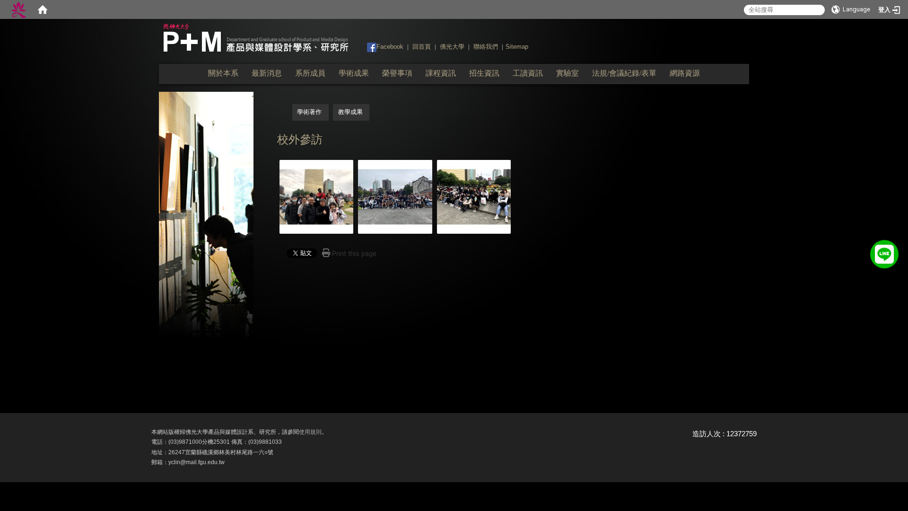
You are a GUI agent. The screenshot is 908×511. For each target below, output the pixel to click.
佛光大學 (452, 46)
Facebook (389, 46)
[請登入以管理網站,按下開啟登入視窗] (19, 9)
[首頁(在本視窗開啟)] (42, 9)
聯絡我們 (485, 46)
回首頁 (421, 46)
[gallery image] (316, 196)
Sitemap (517, 46)
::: (363, 46)
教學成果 (350, 111)
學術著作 (309, 111)
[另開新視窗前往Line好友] (884, 252)
